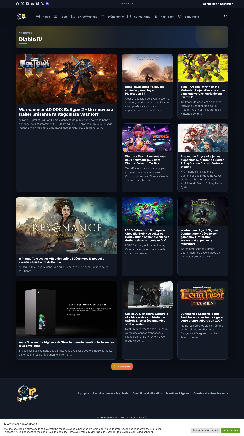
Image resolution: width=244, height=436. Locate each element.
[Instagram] (27, 3)
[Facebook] (17, 3)
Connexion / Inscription (218, 3)
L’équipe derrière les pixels (110, 393)
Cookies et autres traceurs (210, 393)
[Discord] (47, 3)
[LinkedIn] (32, 3)
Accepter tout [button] (230, 430)
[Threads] (42, 3)
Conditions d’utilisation (147, 393)
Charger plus (122, 366)
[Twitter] (22, 3)
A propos (83, 393)
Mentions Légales (177, 393)
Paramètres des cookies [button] (205, 430)
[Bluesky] (37, 3)
